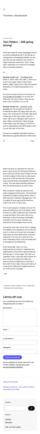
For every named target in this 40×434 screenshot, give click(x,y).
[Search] (31, 408)
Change (6, 285)
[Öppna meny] (4, 9)
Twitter (33, 227)
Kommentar (7, 308)
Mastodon (8, 422)
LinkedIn (8, 419)
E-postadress (8, 338)
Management (8, 288)
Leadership (30, 285)
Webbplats (7, 347)
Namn (5, 329)
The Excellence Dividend (12, 97)
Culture (12, 285)
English (18, 285)
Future (24, 285)
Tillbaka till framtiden (10, 382)
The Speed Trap (26, 77)
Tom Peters (27, 53)
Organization (18, 288)
